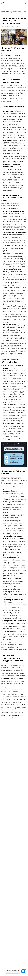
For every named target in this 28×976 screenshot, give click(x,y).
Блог (7, 11)
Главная (3, 11)
